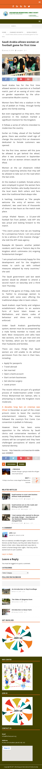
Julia (10, 533)
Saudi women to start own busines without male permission (24, 495)
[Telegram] (25, 6)
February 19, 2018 (18, 499)
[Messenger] (21, 6)
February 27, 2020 (18, 523)
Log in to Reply (7, 554)
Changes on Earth (16, 32)
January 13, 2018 (9, 50)
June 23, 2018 (16, 509)
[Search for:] (21, 26)
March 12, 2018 (17, 591)
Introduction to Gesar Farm (22, 610)
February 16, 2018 (18, 612)
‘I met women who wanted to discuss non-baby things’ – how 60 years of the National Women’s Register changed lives (25, 518)
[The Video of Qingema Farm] (6, 602)
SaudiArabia (11, 464)
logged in (14, 563)
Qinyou (27, 523)
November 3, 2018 (18, 602)
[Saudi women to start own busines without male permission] (6, 497)
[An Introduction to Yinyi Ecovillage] (6, 591)
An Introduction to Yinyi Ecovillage (24, 589)
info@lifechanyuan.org (9, 736)
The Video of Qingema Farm (22, 599)
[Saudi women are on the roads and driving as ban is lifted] (6, 507)
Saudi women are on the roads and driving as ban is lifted (24, 506)
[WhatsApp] (17, 6)
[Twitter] (29, 6)
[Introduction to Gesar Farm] (6, 612)
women (21, 464)
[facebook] (13, 6)
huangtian (19, 50)
